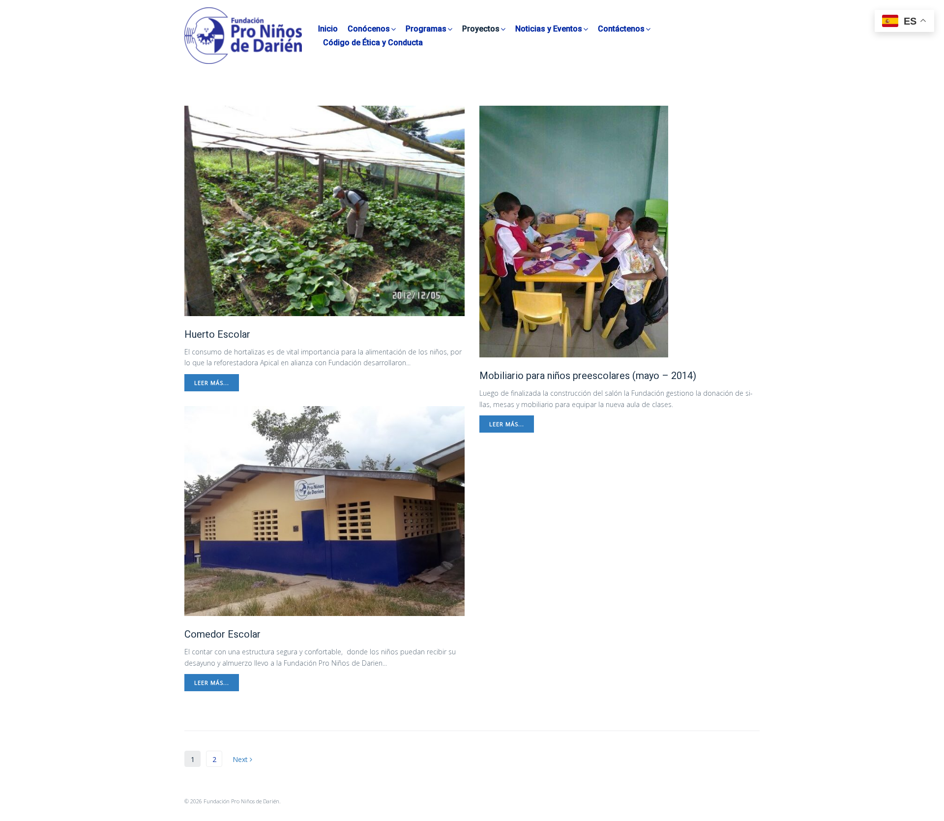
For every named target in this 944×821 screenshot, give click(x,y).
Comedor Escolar (222, 634)
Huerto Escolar (217, 334)
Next (241, 759)
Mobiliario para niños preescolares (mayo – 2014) (587, 375)
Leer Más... (211, 382)
